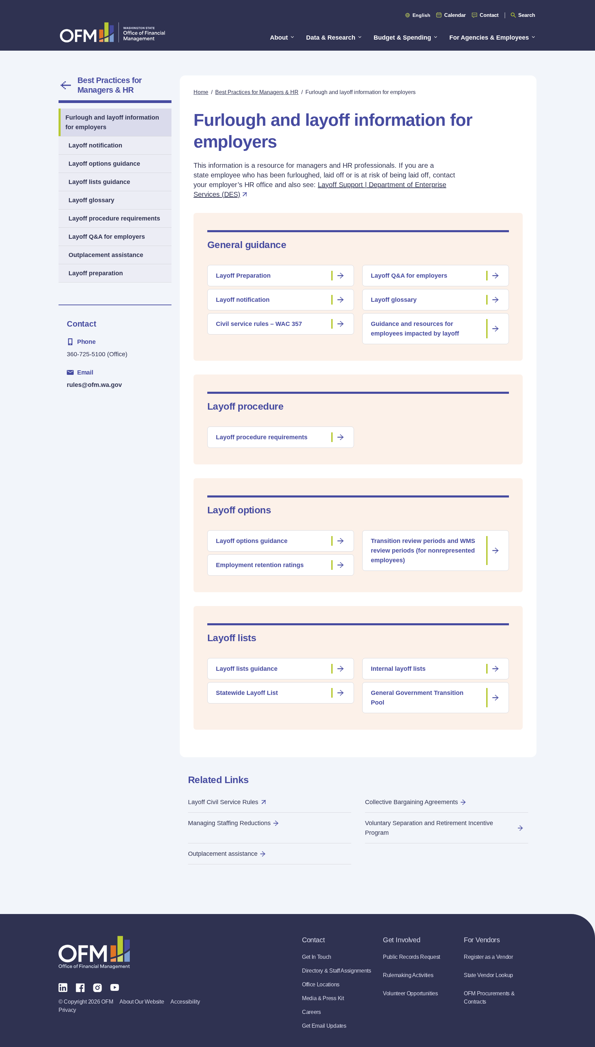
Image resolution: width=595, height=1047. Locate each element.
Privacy (67, 1010)
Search (526, 15)
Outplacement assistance (106, 255)
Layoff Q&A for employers (107, 236)
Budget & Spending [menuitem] (402, 37)
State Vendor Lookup (488, 975)
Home (201, 92)
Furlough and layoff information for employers (112, 122)
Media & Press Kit (323, 998)
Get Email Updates (324, 1026)
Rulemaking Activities (408, 975)
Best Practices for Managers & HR (109, 85)
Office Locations (321, 984)
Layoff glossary (91, 200)
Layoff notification (95, 145)
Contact (489, 15)
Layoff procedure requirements (114, 218)
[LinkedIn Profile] (63, 987)
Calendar (455, 15)
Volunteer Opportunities (410, 993)
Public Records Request (411, 957)
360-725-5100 (86, 354)
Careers (311, 1012)
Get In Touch (316, 957)
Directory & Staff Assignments (336, 971)
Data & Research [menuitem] (330, 37)
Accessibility (185, 1002)
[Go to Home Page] (112, 32)
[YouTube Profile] (114, 987)
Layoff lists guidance (99, 181)
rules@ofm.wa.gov (94, 384)
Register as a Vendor (488, 957)
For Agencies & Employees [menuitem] (489, 37)
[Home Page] (94, 952)
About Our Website (141, 1002)
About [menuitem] (279, 37)
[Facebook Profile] (80, 987)
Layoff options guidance (104, 163)
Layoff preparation (96, 273)
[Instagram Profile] (97, 987)
